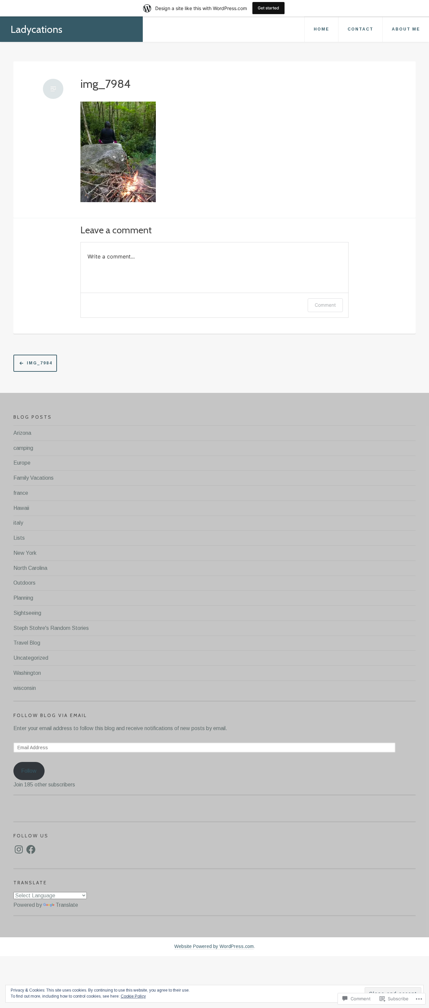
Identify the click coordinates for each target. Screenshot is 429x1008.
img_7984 (105, 84)
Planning (23, 598)
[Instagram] (18, 849)
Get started (268, 7)
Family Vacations (33, 478)
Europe (21, 463)
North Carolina (30, 568)
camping (23, 448)
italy (18, 523)
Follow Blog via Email (50, 715)
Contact (360, 29)
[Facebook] (30, 849)
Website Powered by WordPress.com (214, 946)
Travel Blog (26, 643)
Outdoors (24, 583)
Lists (19, 538)
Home (321, 29)
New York (25, 553)
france (20, 493)
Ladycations (36, 29)
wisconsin (24, 688)
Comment (325, 305)
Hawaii (21, 508)
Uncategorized (30, 658)
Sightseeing (27, 613)
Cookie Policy (133, 996)
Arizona (22, 433)
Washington (27, 673)
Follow (29, 771)
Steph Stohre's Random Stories (51, 628)
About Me (406, 29)
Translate (67, 905)
